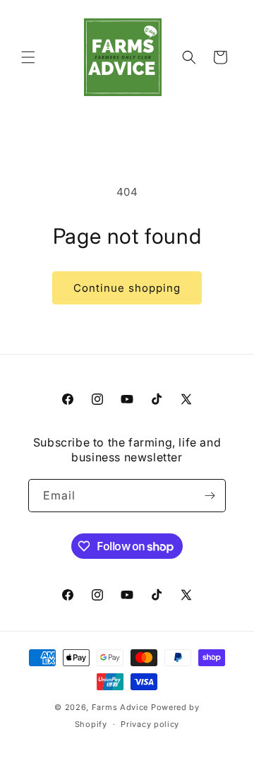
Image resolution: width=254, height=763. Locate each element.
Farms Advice (120, 707)
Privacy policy (150, 724)
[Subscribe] (209, 495)
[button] (28, 57)
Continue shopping (127, 288)
